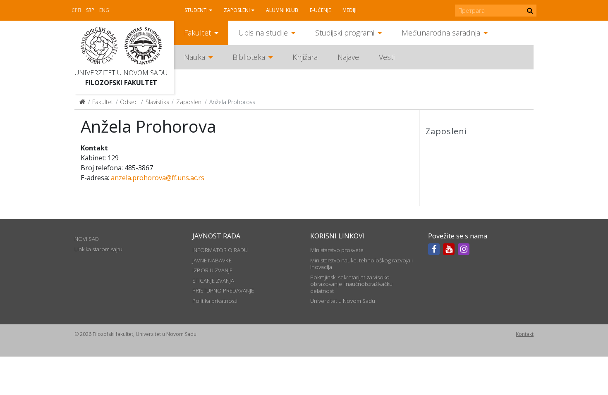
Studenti (196, 10)
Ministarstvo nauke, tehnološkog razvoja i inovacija (361, 264)
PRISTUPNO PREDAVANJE (223, 290)
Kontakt (525, 334)
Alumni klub (282, 10)
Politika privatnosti (214, 301)
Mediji (349, 10)
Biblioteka (248, 57)
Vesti (387, 57)
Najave (348, 57)
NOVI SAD (86, 239)
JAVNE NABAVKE (212, 260)
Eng (104, 10)
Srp (90, 10)
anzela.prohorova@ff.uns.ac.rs (157, 177)
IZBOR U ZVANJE (212, 270)
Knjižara (305, 57)
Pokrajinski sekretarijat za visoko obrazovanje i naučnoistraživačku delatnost (351, 284)
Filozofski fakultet (121, 82)
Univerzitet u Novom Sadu (121, 72)
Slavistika (158, 102)
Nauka (194, 57)
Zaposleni (237, 10)
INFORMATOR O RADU (220, 250)
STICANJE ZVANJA (213, 280)
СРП (76, 10)
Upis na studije (263, 33)
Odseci (129, 102)
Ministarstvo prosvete (337, 250)
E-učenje (320, 10)
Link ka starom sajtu (98, 249)
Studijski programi (344, 33)
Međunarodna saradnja (441, 33)
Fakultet (197, 33)
